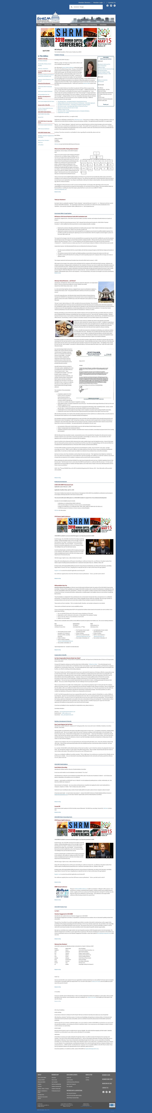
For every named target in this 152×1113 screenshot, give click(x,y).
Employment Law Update (63, 112)
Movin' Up (40, 142)
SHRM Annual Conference (43, 128)
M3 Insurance (101, 81)
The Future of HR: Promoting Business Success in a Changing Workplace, (74, 111)
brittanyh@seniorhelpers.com (61, 794)
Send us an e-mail (96, 981)
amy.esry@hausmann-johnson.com (67, 711)
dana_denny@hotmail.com (67, 714)
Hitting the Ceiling (93, 664)
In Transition (40, 144)
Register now (57, 570)
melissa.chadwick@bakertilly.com (65, 641)
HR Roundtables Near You (44, 94)
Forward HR (40, 117)
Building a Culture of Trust (63, 109)
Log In (113, 1111)
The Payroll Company (102, 70)
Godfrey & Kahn (101, 67)
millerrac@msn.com (66, 713)
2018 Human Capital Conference (45, 91)
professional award (78, 119)
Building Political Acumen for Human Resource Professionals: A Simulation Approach (76, 103)
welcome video (86, 83)
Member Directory (84, 2)
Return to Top (58, 191)
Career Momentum (102, 65)
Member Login (98, 2)
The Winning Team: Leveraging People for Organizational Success (72, 101)
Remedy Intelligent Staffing (104, 72)
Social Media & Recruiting (43, 114)
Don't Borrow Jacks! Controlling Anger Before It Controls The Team (72, 106)
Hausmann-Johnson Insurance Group (106, 69)
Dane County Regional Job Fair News (46, 101)
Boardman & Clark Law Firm (104, 64)
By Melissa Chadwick (42, 60)
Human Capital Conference (68, 67)
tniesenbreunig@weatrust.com (83, 636)
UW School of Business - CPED (104, 73)
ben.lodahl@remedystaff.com (103, 933)
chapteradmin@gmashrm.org (91, 1048)
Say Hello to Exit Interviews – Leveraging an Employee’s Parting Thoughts (74, 104)
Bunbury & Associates (102, 80)
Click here (57, 144)
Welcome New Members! (43, 140)
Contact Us (112, 2)
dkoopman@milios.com (99, 636)
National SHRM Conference (81, 888)
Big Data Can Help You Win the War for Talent (68, 107)
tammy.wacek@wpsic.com (60, 189)
